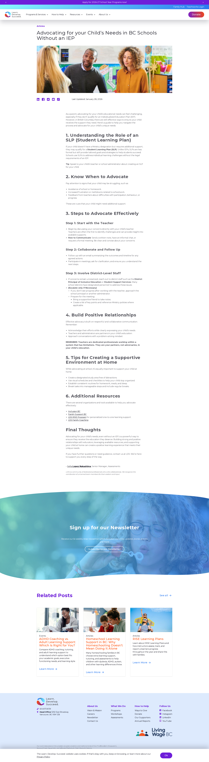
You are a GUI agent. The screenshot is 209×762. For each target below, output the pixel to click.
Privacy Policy (43, 757)
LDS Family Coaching (78, 420)
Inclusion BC (74, 411)
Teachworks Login (195, 7)
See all (164, 595)
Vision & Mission (94, 710)
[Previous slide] (6, 2)
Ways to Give (141, 710)
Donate (196, 14)
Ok (166, 755)
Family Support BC (77, 414)
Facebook (167, 710)
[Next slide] (203, 2)
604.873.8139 (45, 709)
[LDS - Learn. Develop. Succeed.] (13, 14)
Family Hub (179, 7)
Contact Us (92, 721)
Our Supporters (142, 717)
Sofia (79, 466)
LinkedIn (166, 717)
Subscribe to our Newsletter (104, 549)
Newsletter (92, 717)
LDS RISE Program (77, 417)
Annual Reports (142, 721)
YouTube (167, 721)
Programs (115, 710)
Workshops (116, 714)
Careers (91, 714)
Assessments (117, 717)
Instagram (167, 714)
